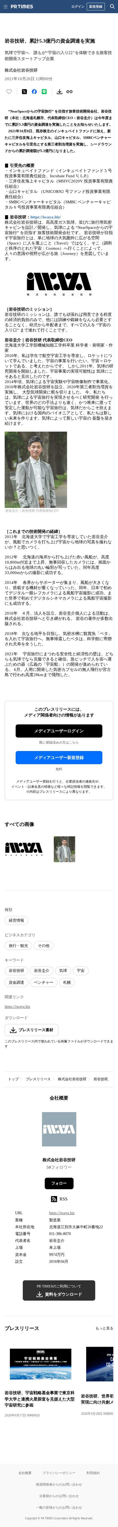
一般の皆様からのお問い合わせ (59, 1507)
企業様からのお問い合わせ (59, 1496)
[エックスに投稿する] (24, 91)
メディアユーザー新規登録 (59, 757)
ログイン (78, 6)
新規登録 (95, 6)
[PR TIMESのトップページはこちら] (22, 6)
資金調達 (16, 982)
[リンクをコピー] (69, 91)
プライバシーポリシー (59, 1472)
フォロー (59, 1183)
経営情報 (16, 920)
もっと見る (104, 1328)
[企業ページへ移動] (59, 1131)
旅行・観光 (18, 946)
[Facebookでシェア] (34, 91)
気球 (63, 971)
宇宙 (81, 971)
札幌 (67, 982)
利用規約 (93, 1472)
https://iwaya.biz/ (45, 217)
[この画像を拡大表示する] (24, 849)
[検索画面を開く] (112, 6)
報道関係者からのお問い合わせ (59, 1484)
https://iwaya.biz (17, 1007)
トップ (13, 1079)
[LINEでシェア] (44, 91)
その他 (43, 946)
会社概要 (25, 1472)
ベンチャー (43, 982)
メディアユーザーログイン (59, 731)
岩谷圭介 (41, 971)
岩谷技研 (16, 971)
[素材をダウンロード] (59, 91)
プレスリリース (38, 1079)
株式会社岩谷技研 (72, 1079)
